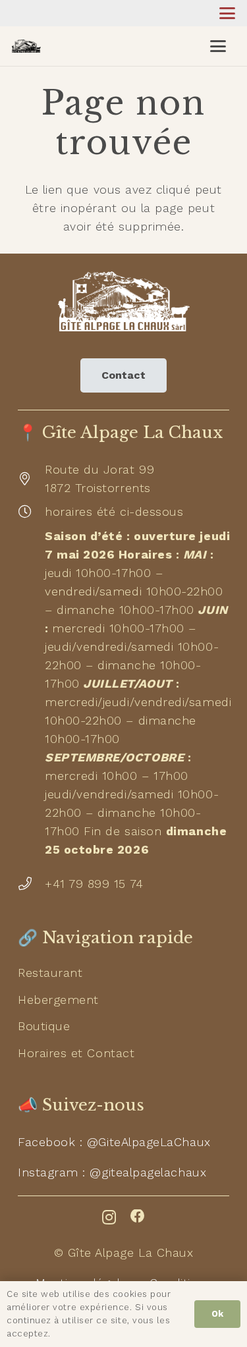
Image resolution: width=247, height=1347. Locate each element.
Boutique (44, 1026)
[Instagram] (109, 1217)
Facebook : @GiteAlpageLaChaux (114, 1142)
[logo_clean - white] (123, 301)
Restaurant (50, 972)
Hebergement (58, 999)
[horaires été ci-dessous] (31, 511)
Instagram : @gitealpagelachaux (112, 1172)
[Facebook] (138, 1216)
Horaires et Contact (76, 1053)
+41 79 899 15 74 (94, 884)
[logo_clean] (26, 46)
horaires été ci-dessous (114, 511)
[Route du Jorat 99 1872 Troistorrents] (31, 478)
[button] (227, 13)
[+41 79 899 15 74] (31, 884)
